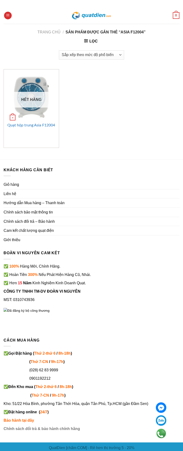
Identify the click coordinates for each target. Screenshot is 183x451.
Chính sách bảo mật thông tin (28, 212)
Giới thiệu (12, 240)
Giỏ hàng (11, 184)
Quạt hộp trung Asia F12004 (31, 125)
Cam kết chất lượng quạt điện (29, 230)
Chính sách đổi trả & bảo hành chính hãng (42, 429)
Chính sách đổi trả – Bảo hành (29, 221)
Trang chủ (49, 32)
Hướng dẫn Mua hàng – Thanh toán (34, 203)
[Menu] (8, 16)
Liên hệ (10, 194)
